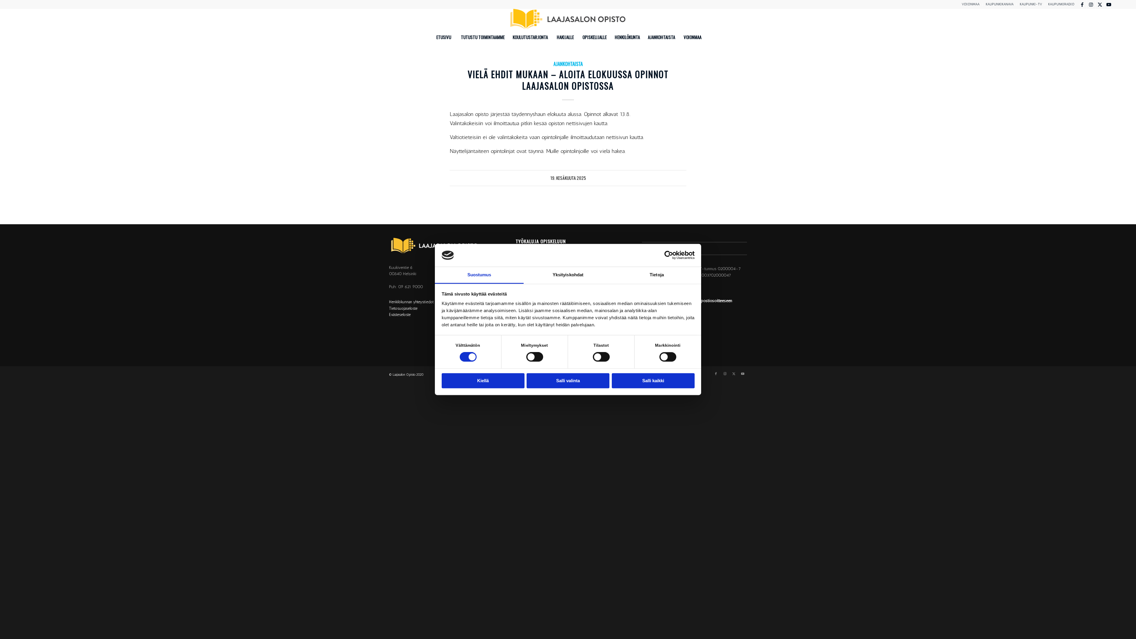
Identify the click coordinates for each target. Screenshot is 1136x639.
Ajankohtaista (568, 63)
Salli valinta (568, 380)
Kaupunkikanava (1000, 4)
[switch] (534, 357)
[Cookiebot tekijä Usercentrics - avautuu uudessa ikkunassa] (669, 255)
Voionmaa (971, 4)
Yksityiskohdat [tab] (568, 274)
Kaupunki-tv (1031, 4)
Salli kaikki (653, 380)
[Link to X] (1099, 4)
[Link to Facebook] (1082, 4)
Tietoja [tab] (657, 274)
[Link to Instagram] (1091, 4)
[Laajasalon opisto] (568, 19)
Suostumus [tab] (479, 274)
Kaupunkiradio (1061, 4)
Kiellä (483, 380)
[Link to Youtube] (1108, 4)
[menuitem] (971, 4)
